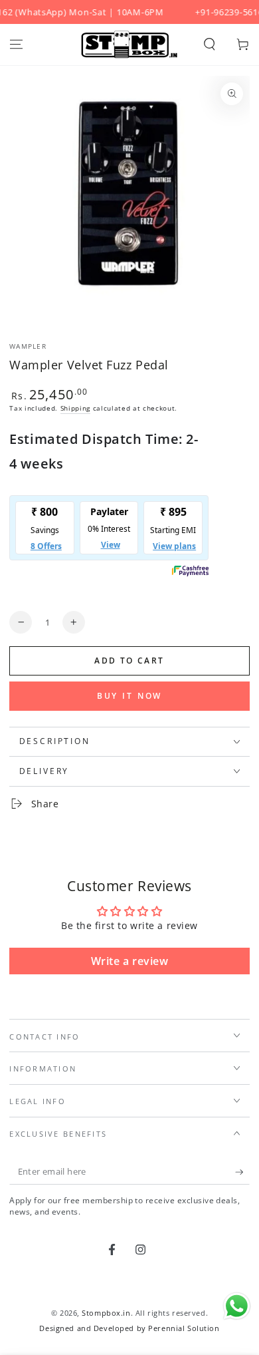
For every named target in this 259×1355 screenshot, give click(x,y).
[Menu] (16, 44)
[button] (209, 44)
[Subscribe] (242, 1173)
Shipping (75, 408)
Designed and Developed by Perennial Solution (129, 1328)
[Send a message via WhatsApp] (236, 1306)
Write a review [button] (130, 961)
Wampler (27, 346)
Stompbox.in (106, 1313)
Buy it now (130, 695)
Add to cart (129, 660)
